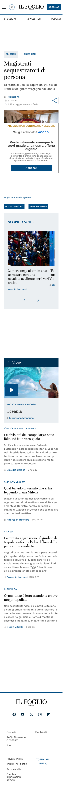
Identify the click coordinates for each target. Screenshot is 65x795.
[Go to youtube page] (22, 714)
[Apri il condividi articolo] (54, 100)
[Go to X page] (31, 714)
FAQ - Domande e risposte (16, 739)
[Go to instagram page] (40, 714)
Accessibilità (14, 769)
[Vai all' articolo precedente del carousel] (25, 300)
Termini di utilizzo (16, 764)
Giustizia (11, 54)
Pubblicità (41, 732)
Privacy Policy (14, 758)
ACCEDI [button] (44, 132)
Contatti (11, 732)
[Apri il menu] (3, 7)
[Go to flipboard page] (48, 714)
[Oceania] (31, 382)
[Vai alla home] (31, 7)
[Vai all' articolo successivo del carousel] (37, 300)
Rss (8, 745)
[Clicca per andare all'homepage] (31, 702)
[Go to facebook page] (14, 714)
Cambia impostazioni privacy (14, 777)
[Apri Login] (12, 7)
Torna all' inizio (43, 761)
